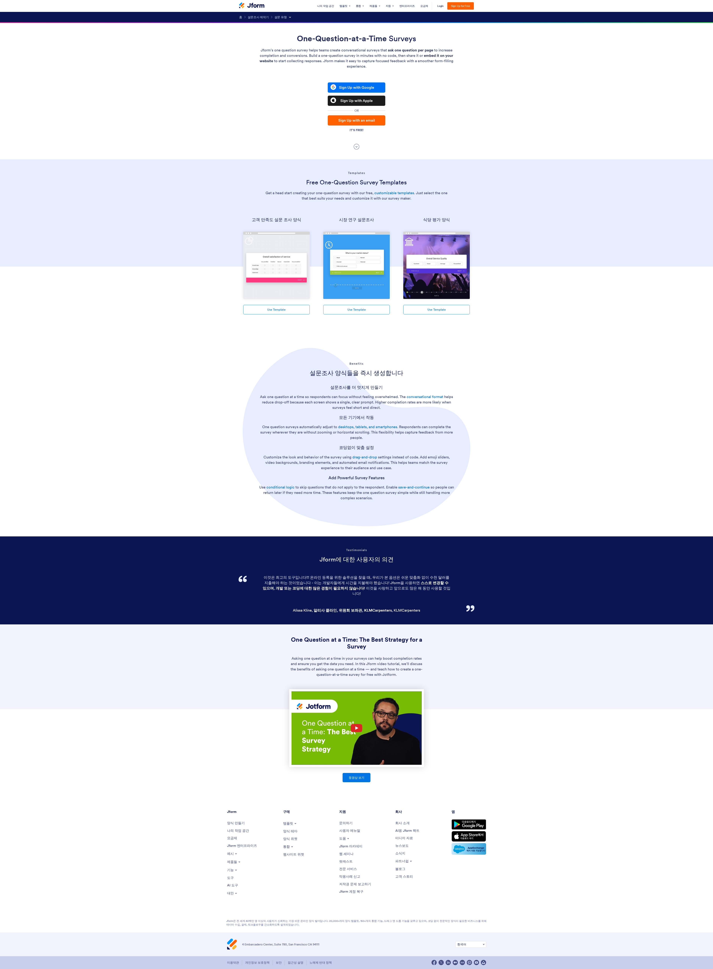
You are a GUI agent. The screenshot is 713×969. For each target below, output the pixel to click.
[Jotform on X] (441, 962)
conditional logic (280, 487)
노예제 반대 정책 (321, 962)
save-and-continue (414, 487)
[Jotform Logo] (251, 6)
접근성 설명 (295, 962)
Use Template (276, 309)
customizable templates (394, 192)
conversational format (425, 396)
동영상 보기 (356, 777)
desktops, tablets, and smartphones (367, 426)
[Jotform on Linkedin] (448, 962)
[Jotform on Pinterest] (469, 962)
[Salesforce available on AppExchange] (469, 849)
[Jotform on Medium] (455, 962)
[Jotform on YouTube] (476, 962)
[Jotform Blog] (462, 962)
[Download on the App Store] (469, 836)
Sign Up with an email (356, 120)
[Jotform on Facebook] (434, 962)
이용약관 (233, 962)
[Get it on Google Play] (469, 824)
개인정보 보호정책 (257, 962)
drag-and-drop (364, 457)
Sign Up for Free (460, 6)
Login (440, 6)
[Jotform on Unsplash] (483, 962)
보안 (279, 962)
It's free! (356, 129)
